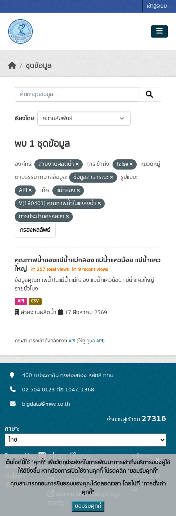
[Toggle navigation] (159, 31)
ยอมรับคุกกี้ (88, 506)
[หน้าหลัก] (12, 65)
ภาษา (11, 429)
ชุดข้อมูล (39, 65)
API (21, 301)
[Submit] (150, 94)
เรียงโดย (24, 118)
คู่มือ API (94, 340)
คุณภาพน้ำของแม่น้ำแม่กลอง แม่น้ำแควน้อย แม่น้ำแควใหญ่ (87, 264)
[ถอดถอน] (77, 164)
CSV (35, 301)
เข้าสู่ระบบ (157, 6)
